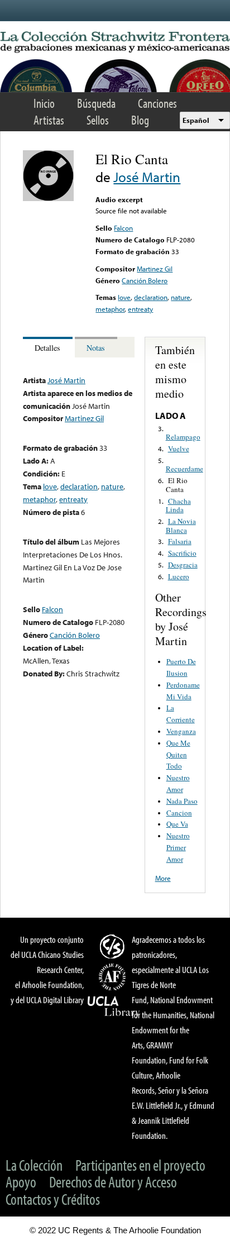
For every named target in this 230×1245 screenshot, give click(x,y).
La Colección (34, 1165)
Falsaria (179, 541)
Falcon (123, 227)
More (163, 878)
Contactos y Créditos (53, 1199)
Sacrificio (182, 553)
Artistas (48, 120)
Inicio (44, 103)
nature (180, 297)
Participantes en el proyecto (140, 1165)
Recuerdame (184, 469)
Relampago (183, 437)
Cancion (179, 813)
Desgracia (183, 565)
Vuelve (178, 448)
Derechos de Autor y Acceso (113, 1181)
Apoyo (21, 1181)
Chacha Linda (178, 505)
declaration (150, 297)
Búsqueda (96, 103)
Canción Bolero (144, 280)
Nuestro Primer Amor (178, 847)
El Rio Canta (177, 484)
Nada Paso (182, 801)
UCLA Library (114, 1006)
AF (114, 977)
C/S (114, 946)
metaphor (109, 308)
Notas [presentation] (96, 347)
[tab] (49, 347)
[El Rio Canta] (48, 198)
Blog (140, 120)
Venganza (181, 731)
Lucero (178, 576)
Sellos (98, 120)
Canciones (157, 103)
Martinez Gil (154, 268)
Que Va (177, 824)
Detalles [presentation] (47, 347)
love (124, 297)
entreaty (140, 308)
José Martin (146, 176)
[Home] (115, 42)
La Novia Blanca (181, 525)
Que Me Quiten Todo (178, 754)
